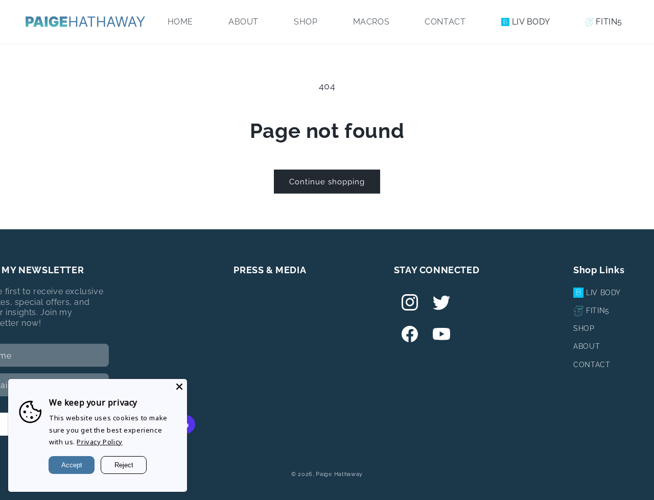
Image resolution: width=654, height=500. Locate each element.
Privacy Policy (99, 441)
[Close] (179, 387)
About (586, 346)
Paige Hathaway (339, 474)
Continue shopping (327, 181)
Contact (591, 365)
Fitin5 (598, 310)
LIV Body (603, 293)
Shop (583, 328)
